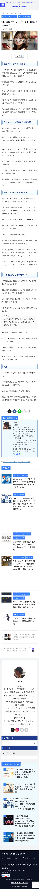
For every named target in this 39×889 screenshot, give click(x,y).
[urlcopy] (30, 411)
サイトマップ (6, 872)
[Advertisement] (20, 522)
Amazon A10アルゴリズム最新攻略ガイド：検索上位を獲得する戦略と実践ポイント (24, 604)
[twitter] (10, 411)
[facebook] (14, 411)
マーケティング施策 (24, 462)
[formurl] (22, 730)
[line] (20, 411)
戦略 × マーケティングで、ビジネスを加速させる (19, 879)
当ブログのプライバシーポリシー (14, 870)
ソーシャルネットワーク (10, 462)
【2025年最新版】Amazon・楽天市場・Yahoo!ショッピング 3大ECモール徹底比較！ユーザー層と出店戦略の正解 (24, 821)
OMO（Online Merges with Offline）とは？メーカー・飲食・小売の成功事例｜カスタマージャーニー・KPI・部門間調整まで (24, 503)
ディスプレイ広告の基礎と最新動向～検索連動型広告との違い (24, 621)
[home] (19, 454)
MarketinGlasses (20, 7)
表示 (22, 56)
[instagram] (17, 454)
